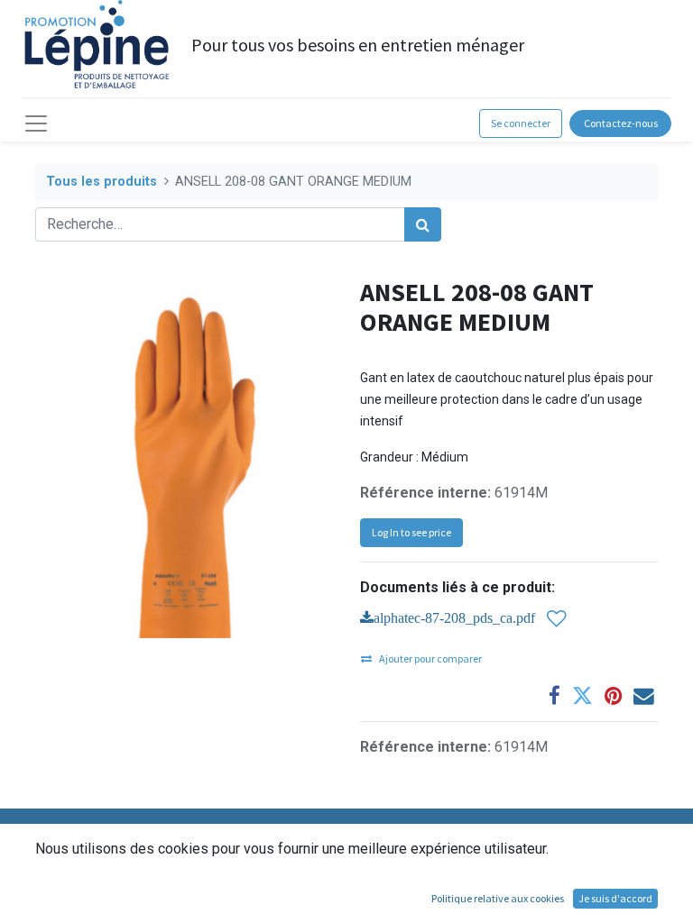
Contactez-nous (621, 123)
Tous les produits (101, 181)
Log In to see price (411, 532)
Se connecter (520, 123)
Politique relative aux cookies (497, 898)
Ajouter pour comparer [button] (430, 658)
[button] (557, 619)
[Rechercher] (422, 224)
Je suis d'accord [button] (615, 898)
